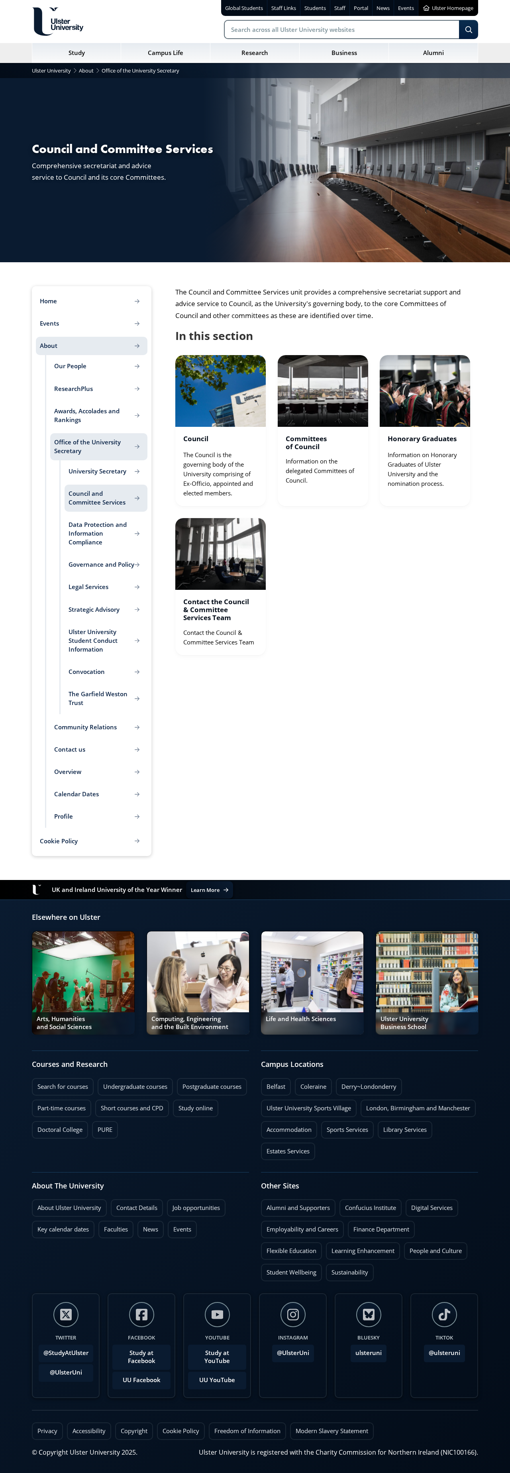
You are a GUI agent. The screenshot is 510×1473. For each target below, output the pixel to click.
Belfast (273, 1084)
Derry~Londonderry (366, 1084)
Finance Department (378, 1227)
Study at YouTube (217, 1357)
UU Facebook (142, 1380)
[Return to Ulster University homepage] (58, 21)
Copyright (134, 1431)
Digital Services (429, 1205)
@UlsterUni (60, 1370)
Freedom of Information (247, 1431)
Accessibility (89, 1431)
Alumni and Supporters (295, 1205)
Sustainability (347, 1270)
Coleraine (310, 1084)
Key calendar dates (63, 1229)
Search (468, 29)
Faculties (116, 1229)
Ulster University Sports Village (309, 1108)
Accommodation (286, 1127)
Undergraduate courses (132, 1084)
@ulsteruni (442, 1351)
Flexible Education (288, 1248)
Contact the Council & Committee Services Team (216, 610)
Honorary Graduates (422, 439)
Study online (193, 1106)
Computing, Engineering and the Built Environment (189, 1023)
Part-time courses (59, 1106)
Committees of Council (306, 443)
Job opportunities (196, 1208)
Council (195, 439)
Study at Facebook (141, 1357)
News (147, 1227)
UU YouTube (217, 1380)
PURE (105, 1129)
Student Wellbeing (288, 1270)
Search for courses (62, 1086)
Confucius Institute (367, 1205)
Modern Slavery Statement (332, 1431)
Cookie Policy (181, 1431)
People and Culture (433, 1248)
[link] (220, 430)
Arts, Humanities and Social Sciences (64, 1023)
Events (179, 1227)
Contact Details (136, 1208)
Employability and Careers (299, 1227)
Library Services (402, 1127)
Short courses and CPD (129, 1106)
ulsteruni (368, 1353)
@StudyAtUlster (65, 1353)
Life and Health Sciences (301, 1019)
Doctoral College (57, 1127)
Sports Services (344, 1127)
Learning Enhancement (360, 1248)
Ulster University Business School (404, 1023)
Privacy (47, 1431)
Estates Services (285, 1149)
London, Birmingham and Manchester (418, 1108)
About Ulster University (69, 1208)
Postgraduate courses (209, 1084)
